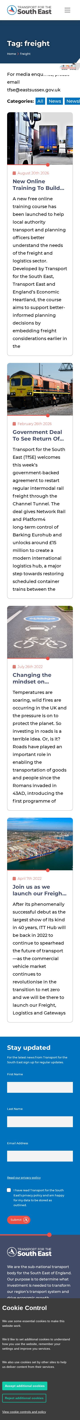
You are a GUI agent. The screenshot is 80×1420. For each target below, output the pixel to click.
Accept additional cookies (25, 1386)
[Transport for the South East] (29, 10)
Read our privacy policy (24, 1177)
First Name (15, 1074)
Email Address (17, 1143)
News (55, 101)
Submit (16, 1219)
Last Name (15, 1109)
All (40, 101)
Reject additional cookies (24, 1398)
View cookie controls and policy (24, 1412)
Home (11, 53)
